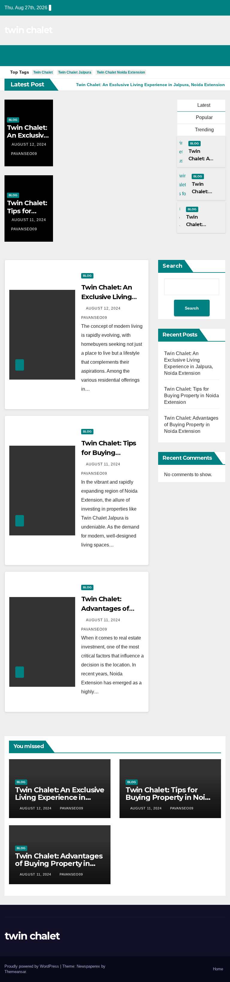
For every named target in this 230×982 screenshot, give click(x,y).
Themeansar (15, 971)
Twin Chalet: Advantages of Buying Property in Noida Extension (191, 424)
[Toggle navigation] (219, 55)
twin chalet (28, 30)
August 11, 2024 (29, 220)
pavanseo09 (24, 154)
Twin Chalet (43, 72)
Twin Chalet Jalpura (74, 72)
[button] (195, 55)
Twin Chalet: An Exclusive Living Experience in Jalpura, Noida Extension (59, 797)
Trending (204, 129)
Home (218, 969)
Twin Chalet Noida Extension (121, 72)
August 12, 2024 (29, 144)
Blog (13, 119)
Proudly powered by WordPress (32, 966)
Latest (203, 105)
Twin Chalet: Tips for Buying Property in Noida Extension (191, 395)
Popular (204, 117)
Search (172, 266)
